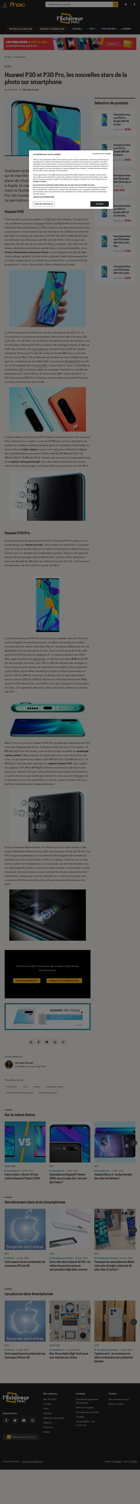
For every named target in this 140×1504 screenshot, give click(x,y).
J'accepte (99, 204)
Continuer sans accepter (102, 154)
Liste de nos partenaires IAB (43, 197)
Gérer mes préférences (44, 204)
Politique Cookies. (39, 181)
